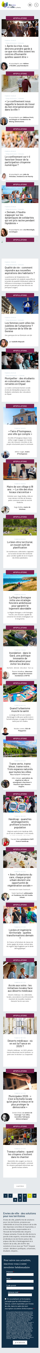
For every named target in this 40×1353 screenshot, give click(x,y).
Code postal (11, 1285)
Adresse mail (14, 1292)
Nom (9, 1278)
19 (34, 1196)
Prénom (10, 1272)
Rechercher (36, 5)
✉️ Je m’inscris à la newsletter (1, 676)
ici (12, 1331)
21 (20, 1200)
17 (25, 1196)
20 (15, 1200)
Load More (20, 1186)
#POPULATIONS (20, 18)
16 (20, 1196)
